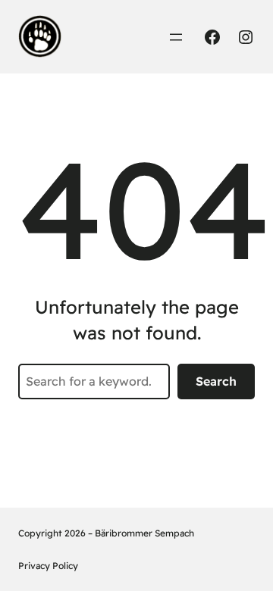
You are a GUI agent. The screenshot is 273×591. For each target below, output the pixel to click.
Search (216, 381)
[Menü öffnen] (176, 37)
